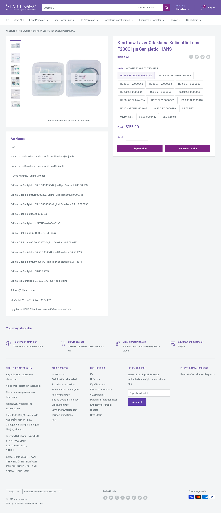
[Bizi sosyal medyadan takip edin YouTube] (128, 497)
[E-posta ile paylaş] (208, 56)
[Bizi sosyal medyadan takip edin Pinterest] (122, 497)
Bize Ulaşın (192, 19)
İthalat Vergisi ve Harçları (65, 389)
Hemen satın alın (188, 148)
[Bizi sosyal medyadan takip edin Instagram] (117, 497)
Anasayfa (10, 30)
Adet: (120, 137)
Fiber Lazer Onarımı (64, 19)
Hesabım (181, 9)
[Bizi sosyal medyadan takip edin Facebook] (105, 497)
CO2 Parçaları (87, 19)
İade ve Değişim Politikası (65, 399)
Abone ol (137, 402)
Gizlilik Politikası (60, 404)
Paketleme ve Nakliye (63, 384)
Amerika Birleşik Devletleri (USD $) (39, 491)
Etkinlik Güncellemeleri (64, 379)
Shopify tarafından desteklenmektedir (24, 503)
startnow (123, 56)
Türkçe (11, 491)
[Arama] (166, 7)
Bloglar (174, 19)
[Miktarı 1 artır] (145, 137)
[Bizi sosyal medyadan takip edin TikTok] (134, 497)
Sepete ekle (140, 148)
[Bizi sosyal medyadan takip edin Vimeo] (140, 497)
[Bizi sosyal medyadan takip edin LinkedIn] (145, 497)
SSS (54, 419)
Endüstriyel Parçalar (150, 19)
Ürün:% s (19, 19)
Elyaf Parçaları (37, 19)
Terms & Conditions (62, 414)
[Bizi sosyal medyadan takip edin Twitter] (111, 497)
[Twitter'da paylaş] (202, 56)
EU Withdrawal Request (64, 409)
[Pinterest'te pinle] (197, 56)
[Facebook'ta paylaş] (191, 56)
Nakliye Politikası (61, 394)
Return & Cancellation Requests (197, 374)
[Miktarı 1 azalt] (129, 137)
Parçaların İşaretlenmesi (117, 19)
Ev (7, 19)
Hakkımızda (58, 374)
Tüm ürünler (24, 30)
